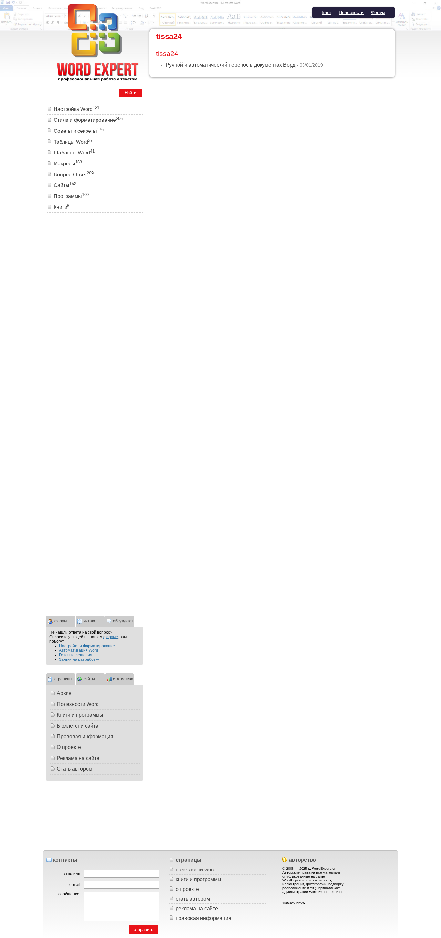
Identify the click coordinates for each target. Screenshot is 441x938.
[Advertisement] (94, 316)
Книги (61, 207)
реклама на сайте (197, 908)
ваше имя (71, 873)
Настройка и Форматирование (87, 646)
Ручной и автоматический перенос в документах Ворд (230, 65)
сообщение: (69, 894)
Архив (64, 693)
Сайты (65, 185)
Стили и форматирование (88, 120)
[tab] (60, 620)
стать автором (193, 898)
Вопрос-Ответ (74, 174)
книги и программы (198, 879)
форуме (110, 637)
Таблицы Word (73, 142)
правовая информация (203, 918)
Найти (130, 92)
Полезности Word (78, 704)
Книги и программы (80, 715)
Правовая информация (85, 736)
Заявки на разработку (79, 659)
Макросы (68, 163)
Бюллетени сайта (77, 726)
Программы (71, 196)
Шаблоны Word (74, 152)
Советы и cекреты (79, 131)
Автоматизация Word (78, 650)
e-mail (74, 884)
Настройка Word (76, 109)
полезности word (196, 869)
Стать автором (74, 769)
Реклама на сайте (78, 758)
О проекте (69, 747)
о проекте (187, 889)
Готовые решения (75, 655)
